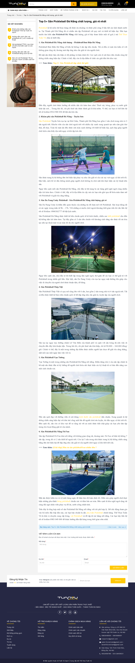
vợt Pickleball (76, 516)
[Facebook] (60, 612)
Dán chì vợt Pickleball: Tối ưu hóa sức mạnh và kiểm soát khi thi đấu (23, 59)
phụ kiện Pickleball (95, 513)
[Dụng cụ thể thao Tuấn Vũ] (17, 4)
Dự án (94, 10)
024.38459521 (118, 653)
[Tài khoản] (119, 4)
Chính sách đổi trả (75, 633)
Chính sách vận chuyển (77, 630)
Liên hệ (124, 10)
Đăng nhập (42, 630)
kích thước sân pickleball (90, 417)
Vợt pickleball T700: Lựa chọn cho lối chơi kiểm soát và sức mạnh (22, 45)
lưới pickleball (114, 216)
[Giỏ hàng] (125, 4)
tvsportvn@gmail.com (110, 639)
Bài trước (113, 527)
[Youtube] (75, 612)
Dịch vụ (85, 10)
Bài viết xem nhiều (15, 24)
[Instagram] (70, 612)
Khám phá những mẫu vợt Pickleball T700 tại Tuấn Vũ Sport (22, 30)
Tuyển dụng (114, 10)
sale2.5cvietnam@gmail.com (112, 642)
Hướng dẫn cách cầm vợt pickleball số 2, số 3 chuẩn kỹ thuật (22, 38)
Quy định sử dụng (75, 636)
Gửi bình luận (118, 568)
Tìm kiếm (41, 627)
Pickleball (43, 28)
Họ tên (41, 559)
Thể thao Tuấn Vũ (86, 661)
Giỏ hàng (41, 636)
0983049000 (106, 635)
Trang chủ (42, 10)
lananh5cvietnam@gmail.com (112, 644)
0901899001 (117, 635)
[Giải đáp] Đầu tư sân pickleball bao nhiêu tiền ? (75, 447)
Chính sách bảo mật (76, 627)
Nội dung (42, 541)
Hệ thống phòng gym (70, 10)
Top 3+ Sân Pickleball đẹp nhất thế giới (70, 63)
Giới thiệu (54, 10)
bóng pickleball (63, 501)
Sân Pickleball (45, 121)
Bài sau (122, 527)
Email (86, 559)
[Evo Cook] (21, 85)
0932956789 (106, 653)
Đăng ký (118, 580)
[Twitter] (65, 612)
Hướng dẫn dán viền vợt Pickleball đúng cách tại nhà (22, 52)
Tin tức (103, 10)
